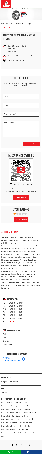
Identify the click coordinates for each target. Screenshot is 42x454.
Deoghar (29, 23)
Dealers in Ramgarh (8, 433)
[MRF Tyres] (6, 4)
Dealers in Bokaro (7, 402)
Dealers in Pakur (24, 429)
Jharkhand (19, 23)
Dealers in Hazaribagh (23, 419)
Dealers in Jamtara (26, 423)
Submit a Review (21, 219)
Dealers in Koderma (8, 426)
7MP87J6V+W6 (8, 358)
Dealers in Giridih (7, 416)
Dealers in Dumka (24, 409)
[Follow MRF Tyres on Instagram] (21, 445)
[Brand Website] (29, 445)
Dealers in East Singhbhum (10, 413)
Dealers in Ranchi (24, 433)
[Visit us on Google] (25, 445)
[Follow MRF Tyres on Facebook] (12, 445)
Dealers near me (7, 23)
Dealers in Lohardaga (8, 429)
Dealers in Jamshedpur (9, 423)
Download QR (21, 197)
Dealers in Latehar (24, 426)
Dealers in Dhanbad (8, 409)
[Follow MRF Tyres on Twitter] (17, 445)
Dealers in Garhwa (29, 413)
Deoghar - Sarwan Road (9, 382)
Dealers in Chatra (22, 402)
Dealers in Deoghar (26, 406)
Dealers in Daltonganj (9, 406)
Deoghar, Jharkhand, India (11, 360)
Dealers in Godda (22, 416)
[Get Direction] (23, 360)
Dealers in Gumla (7, 419)
